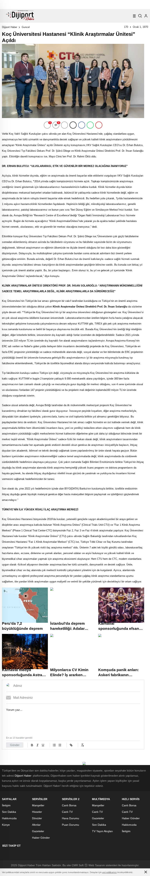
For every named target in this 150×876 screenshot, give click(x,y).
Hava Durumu (70, 818)
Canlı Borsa (69, 805)
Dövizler (37, 818)
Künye (6, 824)
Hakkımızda (9, 818)
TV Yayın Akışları (102, 831)
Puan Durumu (70, 824)
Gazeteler (38, 831)
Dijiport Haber (9, 27)
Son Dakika (9, 811)
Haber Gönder (41, 837)
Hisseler (37, 811)
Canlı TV (67, 811)
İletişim (6, 805)
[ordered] (54, 745)
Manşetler (38, 805)
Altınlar (36, 824)
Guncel (26, 27)
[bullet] (59, 745)
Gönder (15, 745)
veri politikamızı (109, 872)
